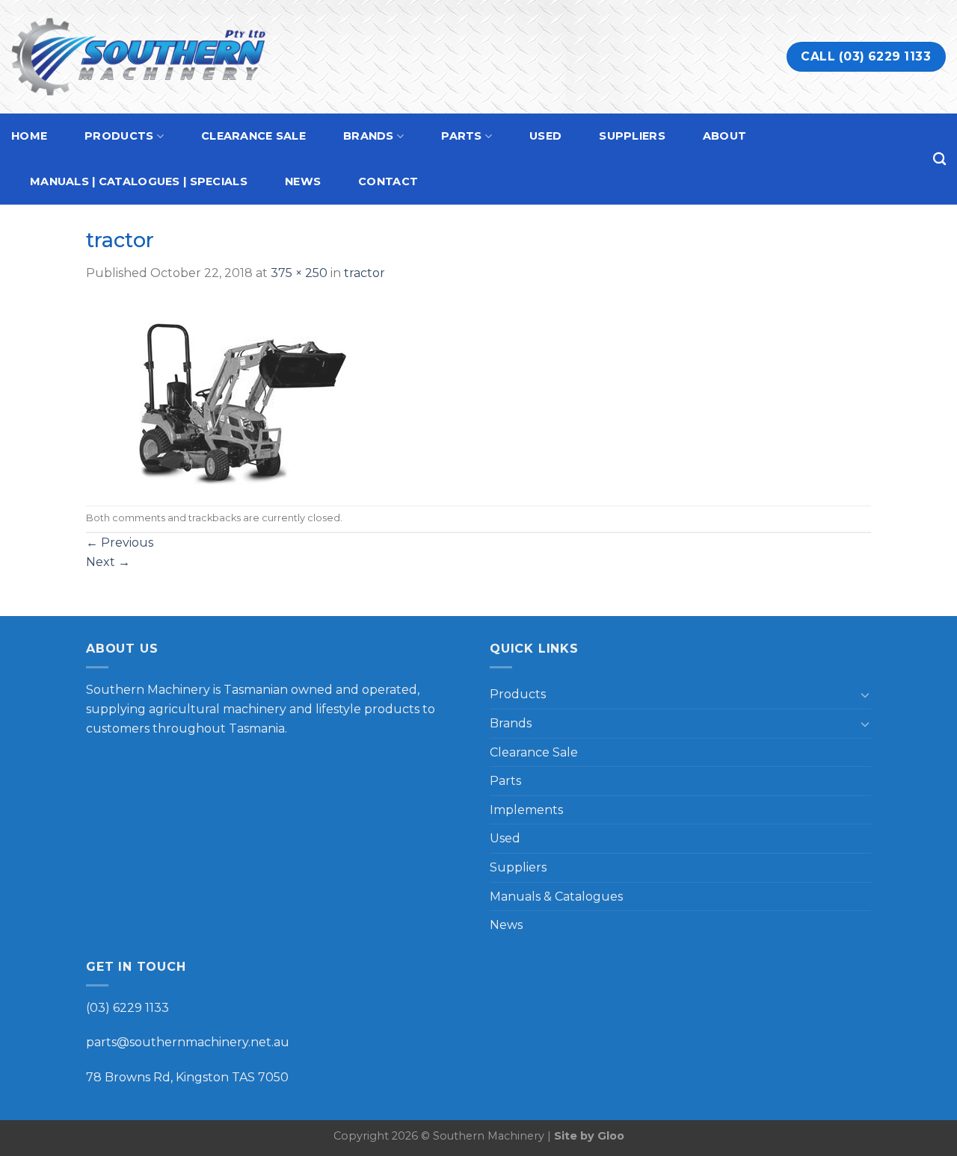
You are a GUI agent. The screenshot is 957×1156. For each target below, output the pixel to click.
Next (108, 562)
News (303, 181)
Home (29, 136)
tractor (364, 273)
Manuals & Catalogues (556, 896)
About (724, 136)
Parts (461, 136)
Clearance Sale (253, 136)
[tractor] (226, 393)
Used (545, 136)
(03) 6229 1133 (127, 1008)
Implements (526, 810)
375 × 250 (299, 273)
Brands (368, 136)
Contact (388, 181)
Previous (119, 542)
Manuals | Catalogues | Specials (138, 181)
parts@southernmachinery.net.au (187, 1042)
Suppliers (632, 136)
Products (118, 136)
